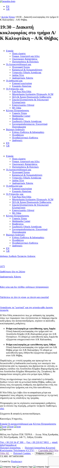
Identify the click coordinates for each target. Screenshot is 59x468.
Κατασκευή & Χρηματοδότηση (27, 69)
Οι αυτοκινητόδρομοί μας (20, 424)
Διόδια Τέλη (18, 75)
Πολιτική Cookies (22, 453)
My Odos (16, 107)
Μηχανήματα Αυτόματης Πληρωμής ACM (32, 94)
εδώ (2, 408)
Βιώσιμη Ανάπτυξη (15, 129)
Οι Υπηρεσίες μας (14, 88)
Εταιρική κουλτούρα (22, 83)
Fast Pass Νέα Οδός (21, 91)
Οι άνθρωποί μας (14, 80)
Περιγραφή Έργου (21, 67)
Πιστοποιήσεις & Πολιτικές (25, 61)
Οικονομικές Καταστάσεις (24, 59)
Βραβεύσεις (18, 118)
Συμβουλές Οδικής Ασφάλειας (27, 121)
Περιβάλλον (18, 135)
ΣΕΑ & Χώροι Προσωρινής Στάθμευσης (31, 97)
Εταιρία (9, 50)
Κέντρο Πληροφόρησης (17, 110)
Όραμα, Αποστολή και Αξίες (26, 56)
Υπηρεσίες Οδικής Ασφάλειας (26, 72)
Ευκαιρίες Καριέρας (21, 86)
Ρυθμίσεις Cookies (44, 453)
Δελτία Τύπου (8, 17)
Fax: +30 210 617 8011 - (38, 442)
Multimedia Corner (21, 116)
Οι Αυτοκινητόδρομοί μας (18, 64)
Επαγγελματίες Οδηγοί (23, 105)
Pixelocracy (16, 461)
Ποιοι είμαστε (19, 53)
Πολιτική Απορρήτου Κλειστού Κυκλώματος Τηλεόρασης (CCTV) (27, 449)
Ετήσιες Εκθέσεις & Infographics (28, 132)
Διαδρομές (17, 140)
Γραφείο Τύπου (19, 113)
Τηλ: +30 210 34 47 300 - (13, 442)
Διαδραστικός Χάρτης (22, 78)
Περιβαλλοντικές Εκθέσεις (25, 137)
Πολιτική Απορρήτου (10, 447)
